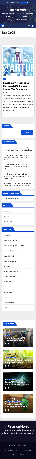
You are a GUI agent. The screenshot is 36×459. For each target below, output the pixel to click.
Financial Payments (10, 251)
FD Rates (6, 235)
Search (6, 126)
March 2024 (7, 221)
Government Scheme (10, 271)
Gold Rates (7, 266)
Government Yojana (10, 276)
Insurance (6, 287)
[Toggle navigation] (16, 25)
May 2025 (6, 216)
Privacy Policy (27, 450)
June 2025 (7, 211)
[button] (29, 26)
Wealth (5, 307)
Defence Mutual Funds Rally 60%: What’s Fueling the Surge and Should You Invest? (18, 157)
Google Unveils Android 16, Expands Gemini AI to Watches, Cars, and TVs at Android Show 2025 (17, 176)
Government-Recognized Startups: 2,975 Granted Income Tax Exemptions (16, 86)
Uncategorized (8, 302)
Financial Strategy (9, 256)
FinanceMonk (18, 10)
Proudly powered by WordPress (18, 445)
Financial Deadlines (10, 240)
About (11, 450)
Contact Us (18, 450)
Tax (4, 79)
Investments (7, 292)
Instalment (7, 282)
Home (7, 450)
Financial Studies (9, 261)
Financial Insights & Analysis (13, 246)
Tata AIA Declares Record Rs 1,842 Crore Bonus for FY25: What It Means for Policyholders (17, 167)
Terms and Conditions (18, 454)
